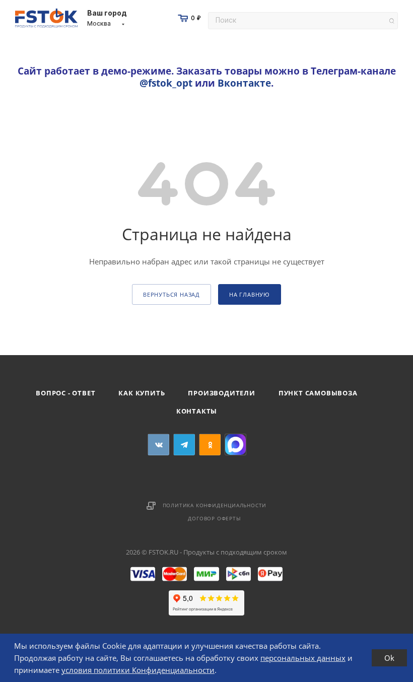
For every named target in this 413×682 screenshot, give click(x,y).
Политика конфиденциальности (215, 505)
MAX (235, 444)
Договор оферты (214, 518)
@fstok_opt (166, 83)
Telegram (184, 444)
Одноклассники (210, 444)
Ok (389, 658)
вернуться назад (171, 294)
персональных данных (303, 658)
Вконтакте (244, 83)
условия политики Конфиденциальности (138, 670)
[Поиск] (391, 21)
